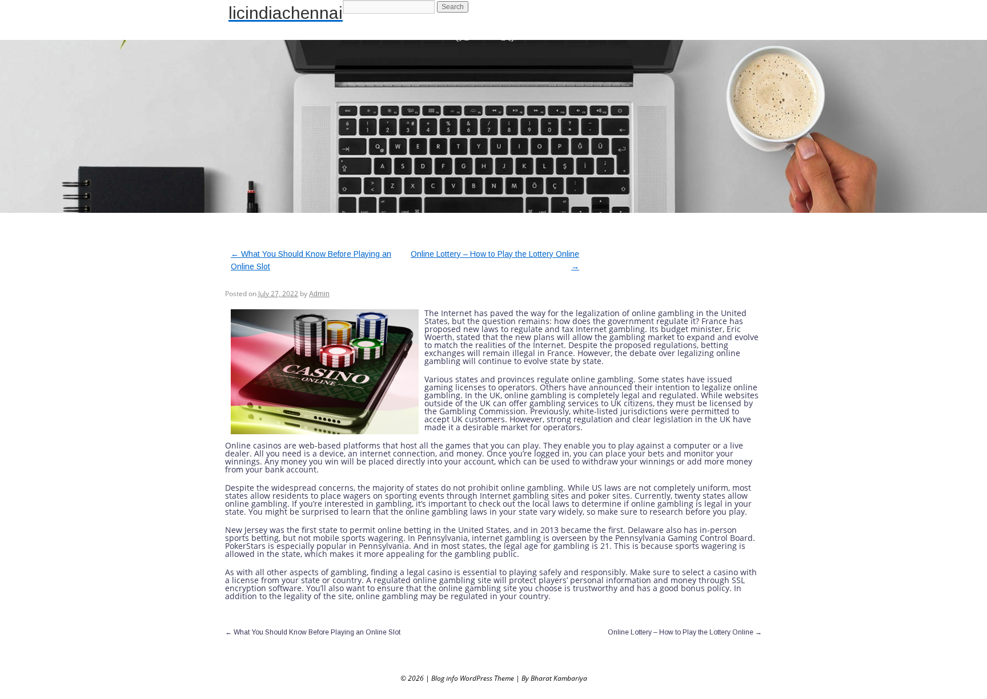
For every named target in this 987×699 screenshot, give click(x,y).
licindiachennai (285, 12)
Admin (319, 294)
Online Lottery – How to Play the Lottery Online (685, 632)
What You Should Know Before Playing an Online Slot (312, 632)
